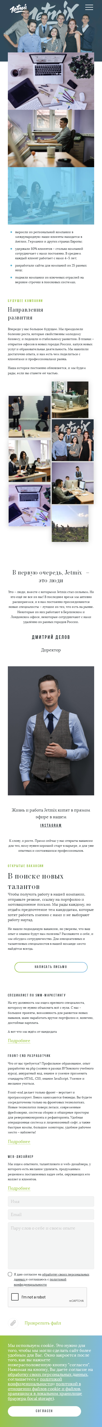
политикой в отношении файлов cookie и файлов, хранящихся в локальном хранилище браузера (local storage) (45, 1391)
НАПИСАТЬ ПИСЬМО (51, 967)
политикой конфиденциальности (35, 1381)
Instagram (51, 826)
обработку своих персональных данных (47, 1374)
